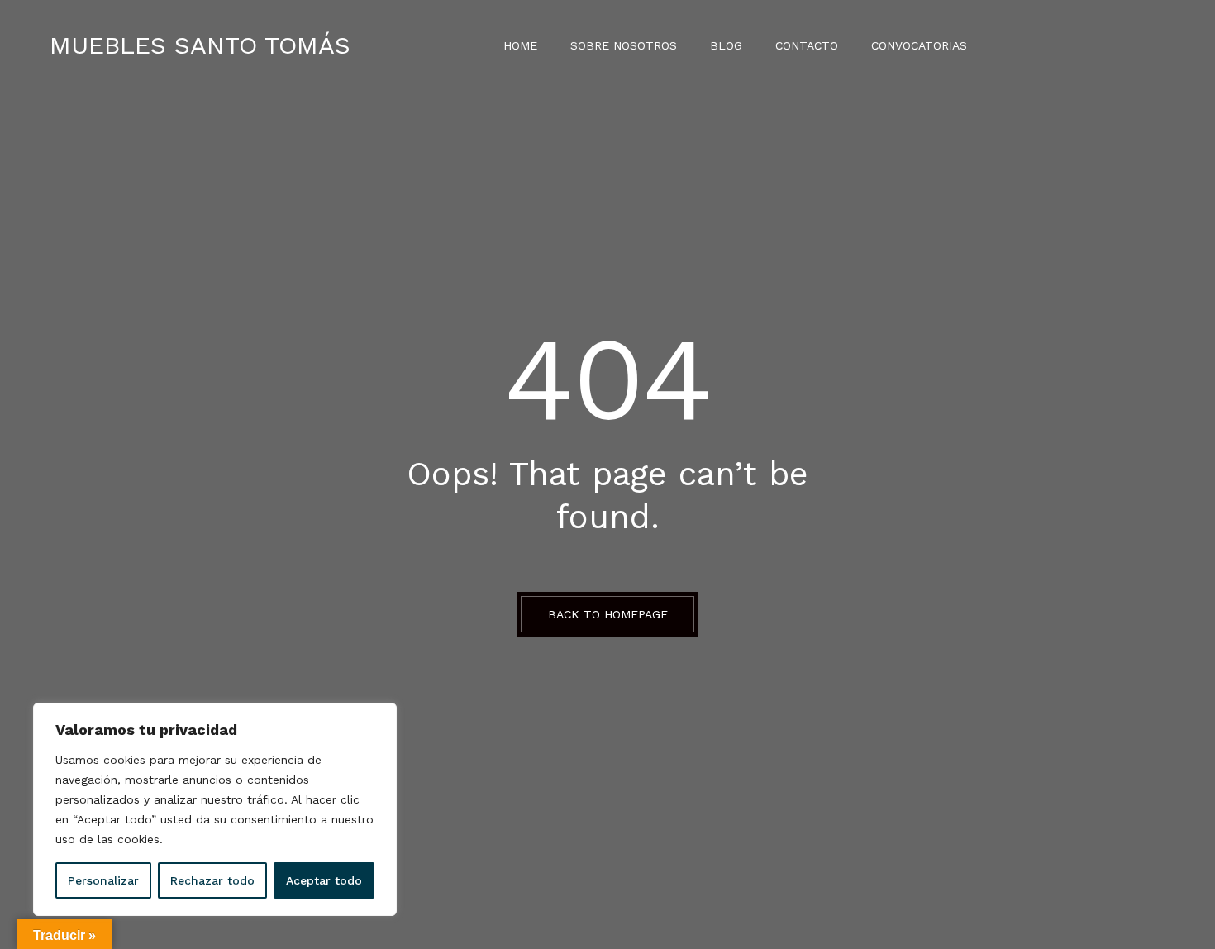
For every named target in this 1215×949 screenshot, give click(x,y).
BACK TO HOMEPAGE (608, 614)
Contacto (806, 45)
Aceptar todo (324, 880)
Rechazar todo (212, 880)
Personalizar (103, 880)
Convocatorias (919, 45)
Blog (726, 45)
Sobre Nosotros (623, 45)
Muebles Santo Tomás (200, 45)
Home (520, 45)
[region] (215, 809)
